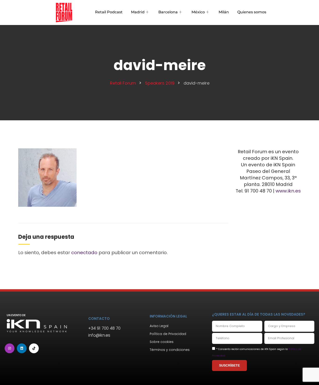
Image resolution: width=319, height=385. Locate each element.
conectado (84, 252)
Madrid (138, 12)
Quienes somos (251, 12)
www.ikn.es (288, 191)
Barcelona (168, 12)
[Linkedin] (22, 348)
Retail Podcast (109, 12)
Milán (224, 12)
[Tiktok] (34, 348)
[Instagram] (9, 348)
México (198, 12)
